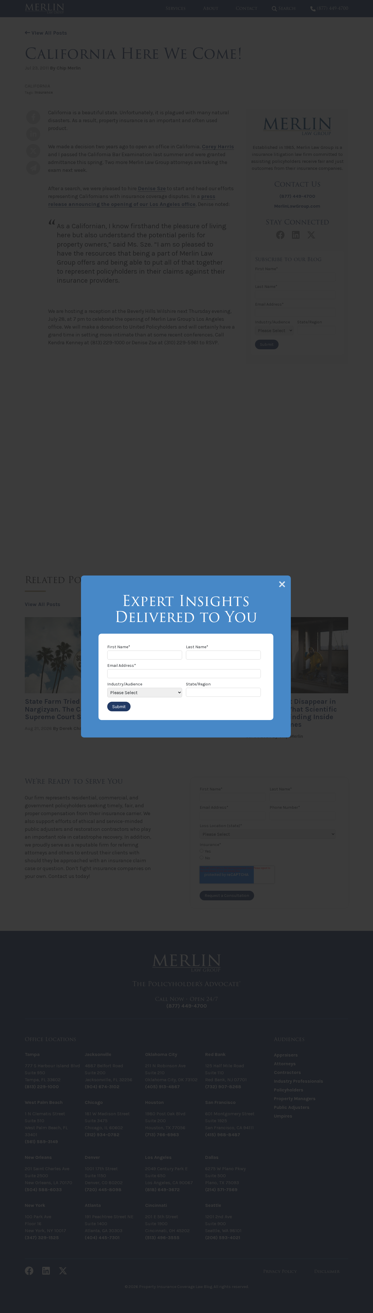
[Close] (282, 584)
